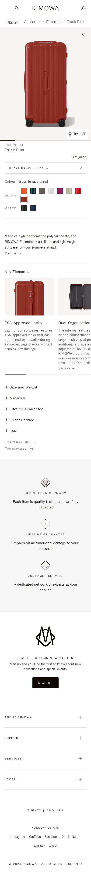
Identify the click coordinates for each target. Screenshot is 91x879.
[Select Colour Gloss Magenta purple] (60, 191)
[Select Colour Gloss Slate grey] (42, 191)
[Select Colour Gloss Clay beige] (69, 191)
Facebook (52, 837)
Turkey (35, 810)
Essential (53, 21)
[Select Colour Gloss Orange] (24, 191)
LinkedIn (74, 837)
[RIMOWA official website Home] (45, 8)
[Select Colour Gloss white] (51, 191)
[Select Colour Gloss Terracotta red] (24, 200)
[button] (84, 35)
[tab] (15, 374)
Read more (11, 253)
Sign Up (45, 683)
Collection (32, 21)
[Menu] (8, 8)
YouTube (35, 837)
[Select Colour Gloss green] (33, 191)
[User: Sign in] (83, 8)
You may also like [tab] (19, 448)
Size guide (79, 157)
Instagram (18, 837)
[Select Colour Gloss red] (78, 191)
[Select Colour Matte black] (24, 208)
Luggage (11, 21)
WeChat (39, 846)
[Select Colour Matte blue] (33, 208)
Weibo (53, 846)
